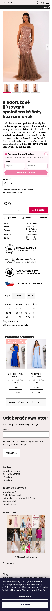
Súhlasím (25, 604)
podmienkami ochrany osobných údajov (23, 443)
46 (39, 392)
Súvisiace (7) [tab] (18, 296)
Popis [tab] (7, 296)
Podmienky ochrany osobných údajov (19, 498)
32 (10, 392)
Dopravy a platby (10, 501)
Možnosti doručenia (12, 192)
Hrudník (7, 161)
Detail (15, 387)
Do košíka (40, 210)
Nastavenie (25, 596)
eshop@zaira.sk (13, 471)
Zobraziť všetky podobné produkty (26, 402)
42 (33, 392)
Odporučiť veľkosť (26, 172)
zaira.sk (9, 477)
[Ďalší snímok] (47, 47)
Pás (28, 161)
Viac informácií (39, 590)
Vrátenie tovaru (9, 504)
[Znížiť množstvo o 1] (12, 210)
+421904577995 (13, 474)
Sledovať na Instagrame (28, 557)
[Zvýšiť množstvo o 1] (24, 210)
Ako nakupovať (9, 492)
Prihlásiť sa (11, 453)
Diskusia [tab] (31, 296)
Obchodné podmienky (12, 495)
